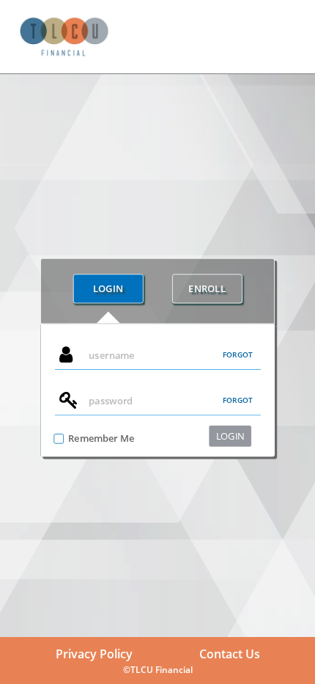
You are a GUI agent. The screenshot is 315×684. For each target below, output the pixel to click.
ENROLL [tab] (206, 288)
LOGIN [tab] (108, 288)
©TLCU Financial (158, 669)
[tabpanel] (157, 390)
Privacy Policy (94, 654)
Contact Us (229, 654)
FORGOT (238, 354)
